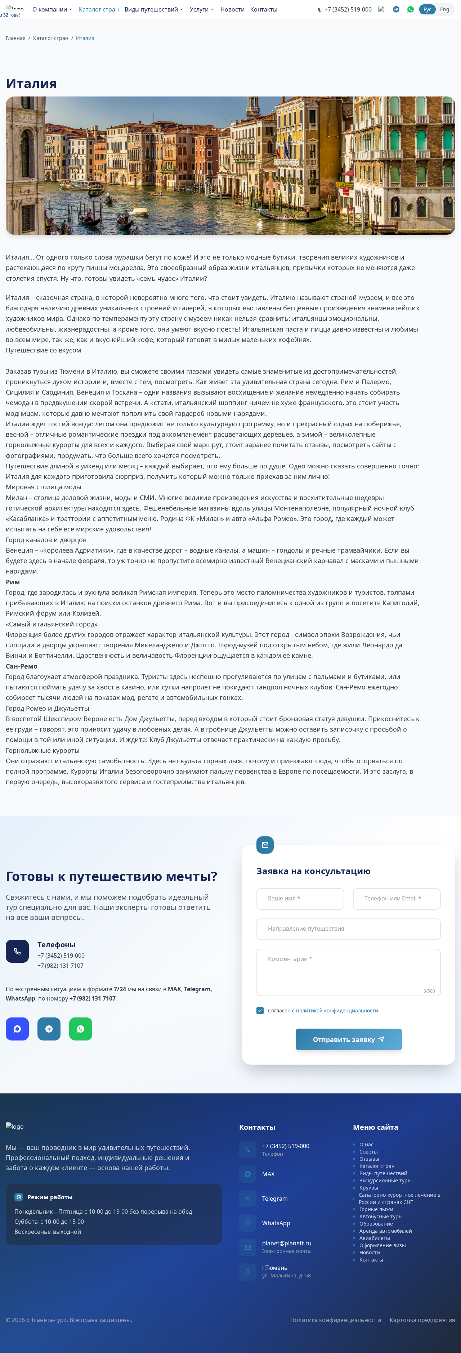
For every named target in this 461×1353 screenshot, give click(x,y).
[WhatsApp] (80, 1028)
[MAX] (17, 1028)
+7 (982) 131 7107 (60, 966)
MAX (268, 1174)
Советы (368, 1151)
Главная (16, 38)
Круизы (368, 1187)
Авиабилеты (374, 1238)
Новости (232, 9)
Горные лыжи (376, 1209)
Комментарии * (290, 959)
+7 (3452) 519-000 (61, 955)
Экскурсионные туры (385, 1180)
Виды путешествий (151, 9)
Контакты (263, 9)
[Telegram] (49, 1028)
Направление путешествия (306, 928)
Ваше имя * (284, 898)
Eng (444, 9)
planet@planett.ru (287, 1243)
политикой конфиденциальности (337, 1010)
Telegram (275, 1199)
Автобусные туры (381, 1216)
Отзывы (369, 1158)
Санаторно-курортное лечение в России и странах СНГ (399, 1198)
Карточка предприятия (422, 1320)
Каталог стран (99, 9)
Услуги (199, 9)
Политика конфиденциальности (335, 1320)
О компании (49, 9)
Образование (376, 1223)
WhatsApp (276, 1223)
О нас (366, 1144)
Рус (427, 9)
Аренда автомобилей (385, 1230)
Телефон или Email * (392, 898)
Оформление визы (382, 1245)
